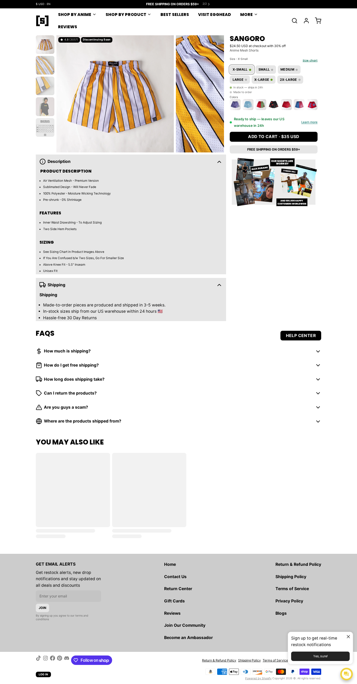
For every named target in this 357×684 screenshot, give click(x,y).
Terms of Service (292, 588)
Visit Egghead (214, 15)
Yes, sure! (320, 656)
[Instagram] (45, 660)
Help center (301, 335)
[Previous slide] (63, 93)
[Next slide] (217, 93)
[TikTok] (38, 660)
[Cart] (316, 21)
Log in (43, 674)
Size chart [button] (310, 60)
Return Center (178, 588)
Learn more (309, 122)
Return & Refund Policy (298, 564)
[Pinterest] (59, 660)
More (246, 15)
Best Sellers (174, 15)
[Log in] (304, 21)
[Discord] (66, 660)
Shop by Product (126, 15)
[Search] (293, 21)
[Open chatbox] (346, 674)
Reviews (67, 27)
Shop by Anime (74, 15)
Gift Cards (174, 600)
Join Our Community (184, 625)
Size (238, 59)
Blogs (281, 613)
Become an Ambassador (188, 637)
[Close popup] (348, 637)
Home (170, 564)
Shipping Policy (290, 576)
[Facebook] (52, 660)
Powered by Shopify (258, 678)
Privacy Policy (289, 600)
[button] (274, 137)
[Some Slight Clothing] (42, 20)
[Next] (313, 104)
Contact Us (175, 576)
